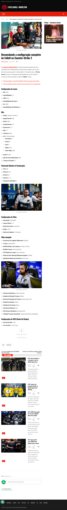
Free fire (24, 503)
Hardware (8, 503)
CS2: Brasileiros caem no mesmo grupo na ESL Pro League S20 (21, 84)
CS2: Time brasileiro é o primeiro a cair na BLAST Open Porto (33, 360)
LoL (28, 503)
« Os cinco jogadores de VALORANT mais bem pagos (10, 352)
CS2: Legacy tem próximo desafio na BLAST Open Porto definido (33, 387)
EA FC (19, 503)
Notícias (9, 345)
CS (37, 503)
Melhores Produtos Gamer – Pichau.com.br (11, 1)
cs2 (3, 345)
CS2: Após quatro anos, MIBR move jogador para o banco (33, 441)
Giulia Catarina (4, 61)
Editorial (45, 503)
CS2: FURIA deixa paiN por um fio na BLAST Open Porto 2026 (33, 414)
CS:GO (6, 19)
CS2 (3, 377)
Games (14, 503)
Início (2, 19)
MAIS (41, 503)
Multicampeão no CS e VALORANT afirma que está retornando (21, 81)
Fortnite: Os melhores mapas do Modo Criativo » (32, 352)
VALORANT (33, 503)
